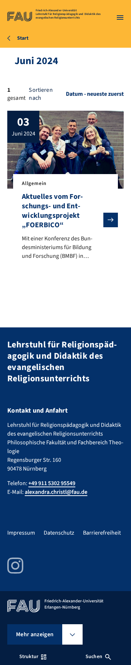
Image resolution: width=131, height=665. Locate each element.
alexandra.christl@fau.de (56, 492)
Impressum (21, 533)
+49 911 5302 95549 (51, 483)
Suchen (94, 656)
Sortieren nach (40, 94)
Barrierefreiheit (102, 533)
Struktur (28, 656)
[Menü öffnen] (120, 17)
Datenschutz (59, 533)
